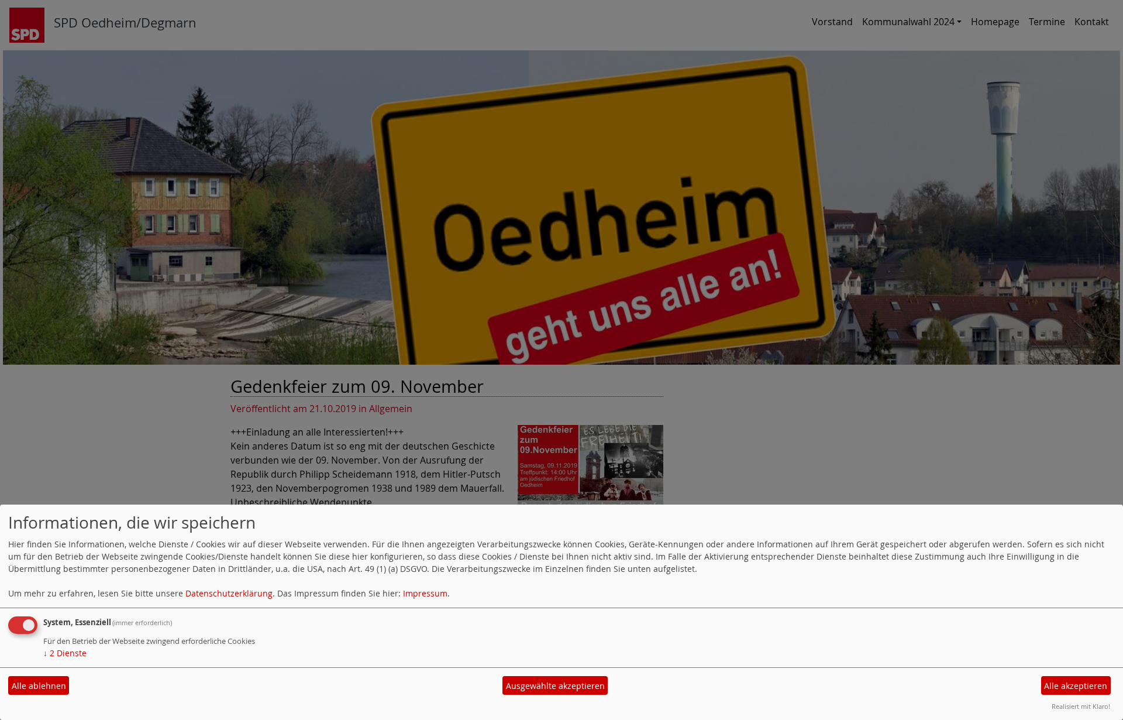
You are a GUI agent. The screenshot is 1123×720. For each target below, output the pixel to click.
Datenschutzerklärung (229, 593)
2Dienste (65, 653)
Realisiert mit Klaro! (1081, 706)
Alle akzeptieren (1075, 685)
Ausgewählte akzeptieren (555, 685)
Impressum (425, 593)
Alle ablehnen (39, 685)
